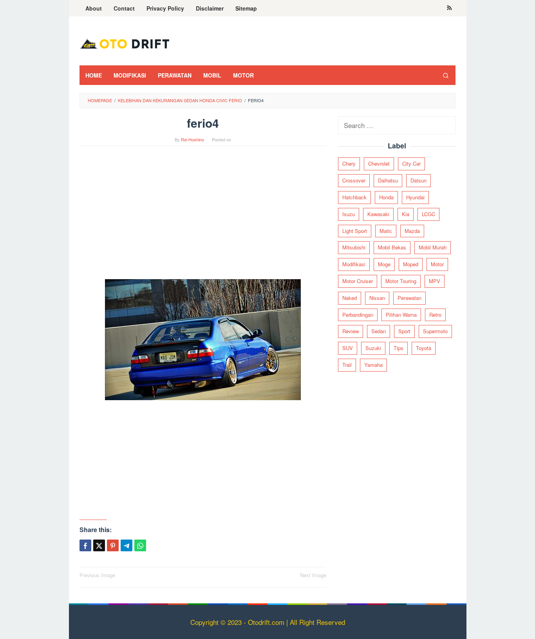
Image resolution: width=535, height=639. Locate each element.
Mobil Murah (432, 247)
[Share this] (85, 545)
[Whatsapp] (140, 545)
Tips (398, 348)
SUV (347, 348)
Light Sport (354, 230)
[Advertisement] (203, 216)
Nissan (377, 297)
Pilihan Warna (401, 314)
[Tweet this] (99, 545)
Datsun (418, 180)
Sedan (378, 331)
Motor (437, 264)
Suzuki (373, 348)
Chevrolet (379, 163)
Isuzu (348, 213)
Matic (386, 230)
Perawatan (409, 297)
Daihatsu (388, 180)
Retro (435, 314)
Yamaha (373, 364)
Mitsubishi (353, 247)
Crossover (353, 180)
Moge (384, 264)
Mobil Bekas (392, 247)
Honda (386, 197)
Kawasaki (378, 213)
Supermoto (435, 331)
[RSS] (449, 8)
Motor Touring (400, 281)
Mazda (412, 230)
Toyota (423, 348)
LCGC (428, 213)
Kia (405, 213)
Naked (349, 297)
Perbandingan (357, 314)
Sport (404, 331)
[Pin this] (113, 545)
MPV (434, 281)
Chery (349, 163)
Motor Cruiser (357, 281)
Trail (347, 364)
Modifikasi (353, 264)
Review (350, 331)
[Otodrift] (125, 43)
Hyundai (415, 197)
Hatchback (354, 197)
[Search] (445, 75)
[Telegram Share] (126, 545)
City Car (411, 163)
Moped (410, 264)
